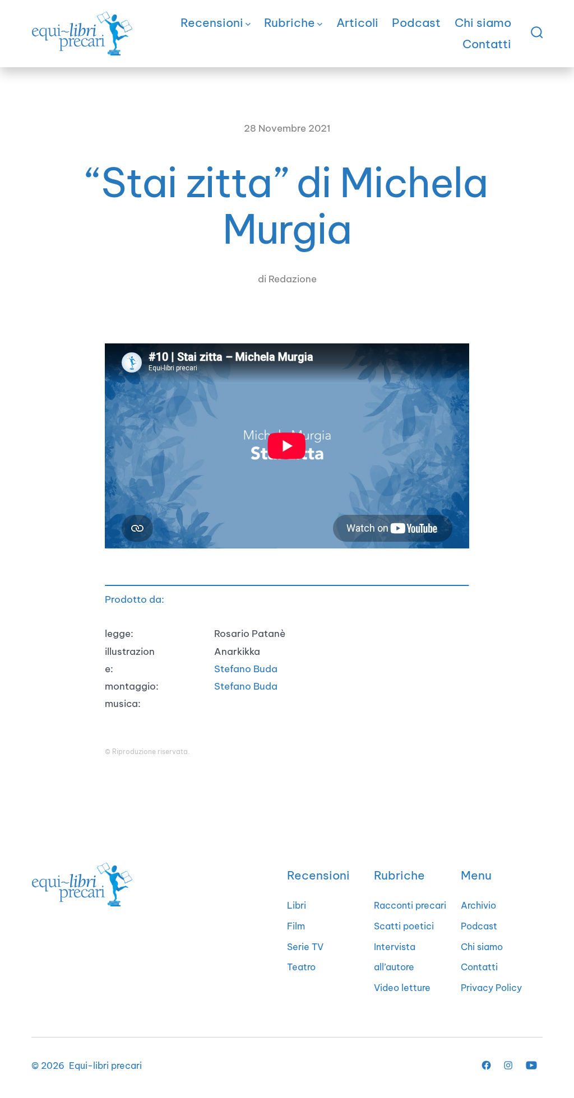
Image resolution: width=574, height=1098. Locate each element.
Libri (296, 905)
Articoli (357, 22)
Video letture (402, 987)
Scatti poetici (404, 926)
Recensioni (211, 22)
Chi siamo (483, 22)
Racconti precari (410, 905)
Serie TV (305, 946)
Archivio (478, 905)
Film (296, 926)
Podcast (416, 22)
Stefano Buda (245, 668)
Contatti (486, 44)
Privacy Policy (491, 987)
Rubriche (289, 22)
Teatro (301, 967)
